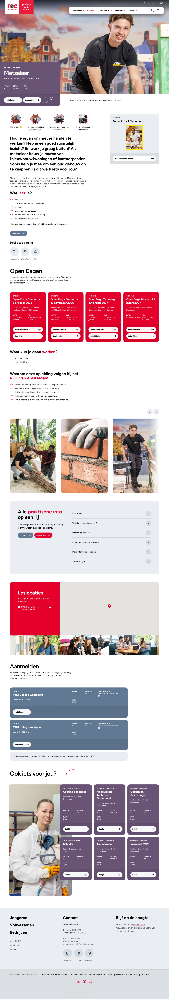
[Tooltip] (98, 695)
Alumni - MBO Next (97, 975)
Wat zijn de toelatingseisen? (84, 523)
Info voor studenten (78, 975)
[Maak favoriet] (51, 100)
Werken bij (157, 3)
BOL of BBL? (77, 513)
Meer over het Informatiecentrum (79, 944)
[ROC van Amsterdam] (19, 7)
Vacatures (14, 945)
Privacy (137, 975)
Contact (147, 3)
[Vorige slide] (150, 412)
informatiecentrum (18, 678)
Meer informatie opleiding (84, 552)
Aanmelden (41, 535)
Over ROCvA (15, 941)
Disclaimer (44, 975)
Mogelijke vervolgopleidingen (85, 542)
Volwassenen (22, 925)
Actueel (13, 949)
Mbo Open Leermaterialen (120, 975)
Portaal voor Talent (59, 975)
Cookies (145, 975)
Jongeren (18, 918)
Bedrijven (18, 932)
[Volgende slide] (156, 412)
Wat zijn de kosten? (81, 533)
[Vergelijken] (45, 100)
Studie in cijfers (79, 561)
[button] (109, 606)
